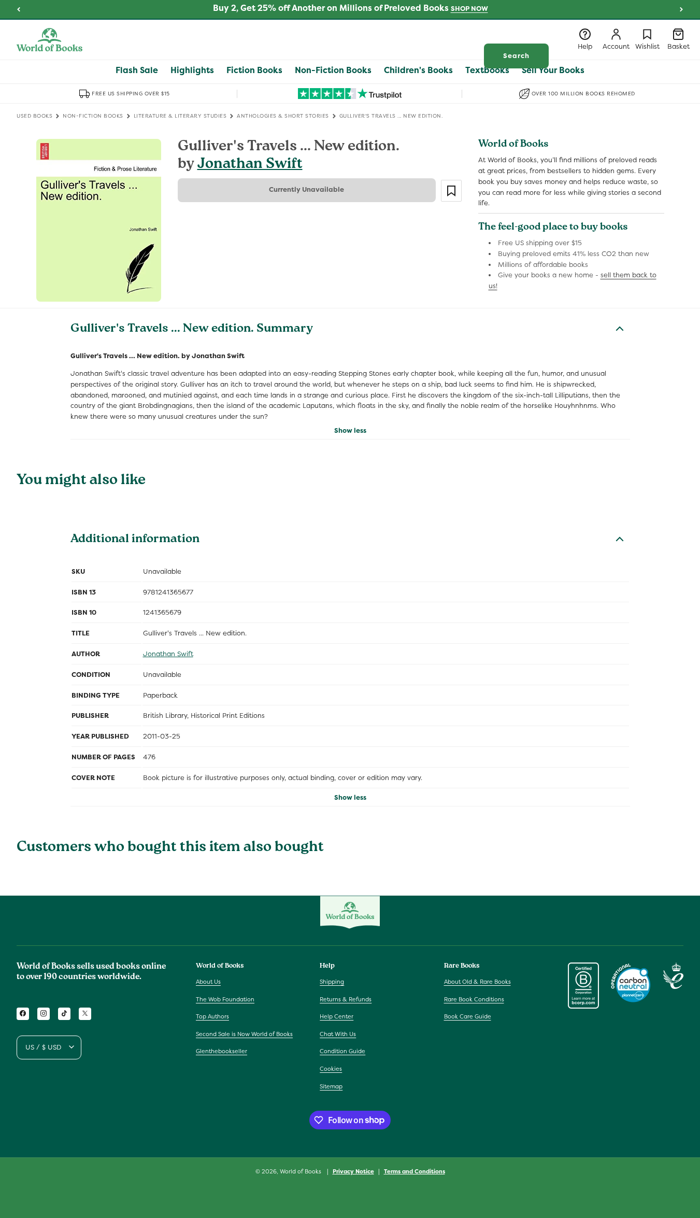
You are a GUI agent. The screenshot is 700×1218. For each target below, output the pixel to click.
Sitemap (331, 1086)
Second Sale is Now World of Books (244, 1033)
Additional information (134, 540)
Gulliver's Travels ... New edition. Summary (191, 329)
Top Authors (212, 1016)
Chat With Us (338, 1033)
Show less (350, 430)
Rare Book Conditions (474, 999)
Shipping (332, 981)
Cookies (331, 1068)
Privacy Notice (353, 1171)
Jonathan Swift (250, 165)
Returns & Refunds (346, 999)
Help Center (336, 1016)
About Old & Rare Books (477, 981)
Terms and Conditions (414, 1171)
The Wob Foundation (225, 999)
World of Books (301, 1171)
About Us (208, 981)
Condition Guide (342, 1051)
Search (516, 56)
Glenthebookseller (221, 1051)
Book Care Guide (467, 1016)
